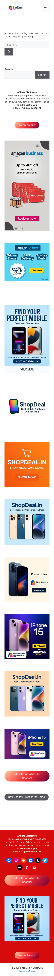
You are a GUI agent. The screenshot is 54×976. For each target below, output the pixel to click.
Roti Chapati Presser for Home (27, 796)
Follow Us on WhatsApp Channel (27, 776)
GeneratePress (27, 971)
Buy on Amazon (27, 125)
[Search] (8, 51)
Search (8, 69)
